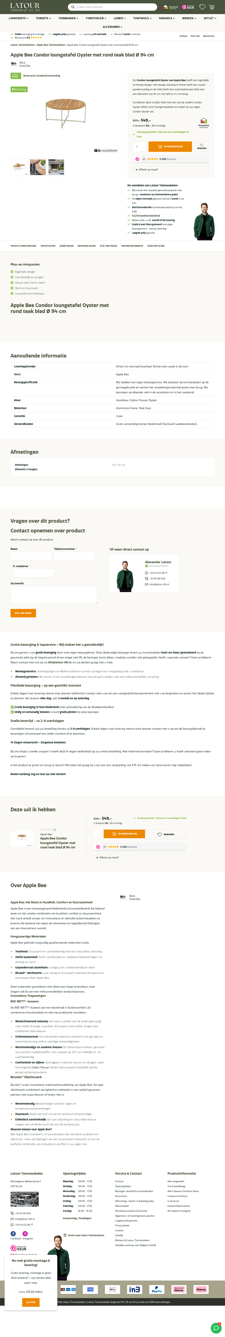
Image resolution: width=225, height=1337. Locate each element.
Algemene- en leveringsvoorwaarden (134, 1215)
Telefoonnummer (65, 549)
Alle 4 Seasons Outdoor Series (183, 1191)
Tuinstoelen (95, 18)
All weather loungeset (179, 1210)
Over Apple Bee (156, 246)
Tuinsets (42, 18)
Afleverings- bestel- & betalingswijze (134, 1201)
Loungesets (17, 18)
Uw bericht (17, 583)
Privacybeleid (122, 1225)
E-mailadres (21, 566)
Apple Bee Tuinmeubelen (51, 44)
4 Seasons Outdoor (178, 1196)
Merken (187, 18)
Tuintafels (141, 18)
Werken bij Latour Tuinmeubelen (132, 1240)
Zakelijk (119, 1235)
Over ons (195, 36)
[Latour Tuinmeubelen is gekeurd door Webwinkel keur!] (188, 7)
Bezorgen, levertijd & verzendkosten (134, 1191)
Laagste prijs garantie (126, 1220)
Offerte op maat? (148, 169)
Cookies (119, 1230)
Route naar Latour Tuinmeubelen (86, 1235)
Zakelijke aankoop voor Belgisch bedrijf (135, 1245)
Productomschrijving (23, 246)
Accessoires (111, 27)
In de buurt (173, 1201)
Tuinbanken (67, 18)
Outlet (209, 18)
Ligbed (118, 18)
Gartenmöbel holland (179, 1206)
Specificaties (48, 246)
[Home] (25, 7)
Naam (14, 549)
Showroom (208, 36)
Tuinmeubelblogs (177, 1186)
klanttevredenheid (146, 215)
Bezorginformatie (132, 246)
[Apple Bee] (14, 64)
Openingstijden (123, 1186)
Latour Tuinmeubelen (22, 44)
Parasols (165, 18)
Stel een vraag (108, 246)
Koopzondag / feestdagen (77, 1218)
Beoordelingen (87, 246)
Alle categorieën (176, 1181)
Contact (183, 36)
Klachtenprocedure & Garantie (131, 1210)
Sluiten (30, 1302)
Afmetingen (66, 246)
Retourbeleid (122, 1206)
